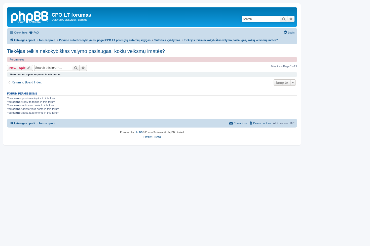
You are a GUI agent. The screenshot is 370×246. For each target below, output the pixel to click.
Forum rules (17, 59)
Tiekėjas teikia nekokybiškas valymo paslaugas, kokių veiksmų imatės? (86, 51)
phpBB (139, 132)
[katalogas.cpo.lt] (30, 16)
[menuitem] (34, 32)
